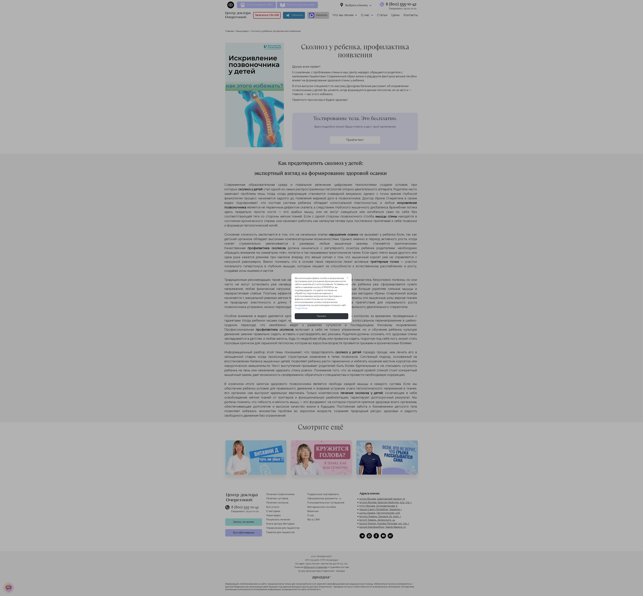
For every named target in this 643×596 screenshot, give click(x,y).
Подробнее (301, 308)
